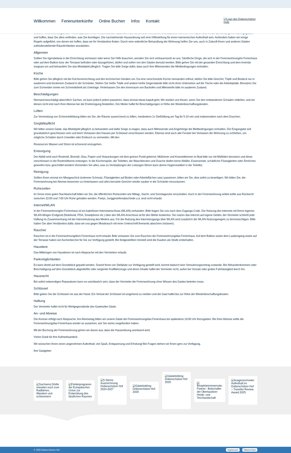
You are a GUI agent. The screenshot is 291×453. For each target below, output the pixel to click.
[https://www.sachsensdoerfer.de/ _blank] (48, 390)
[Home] (240, 21)
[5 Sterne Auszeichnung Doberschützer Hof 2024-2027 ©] (112, 390)
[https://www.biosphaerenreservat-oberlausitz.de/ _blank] (209, 390)
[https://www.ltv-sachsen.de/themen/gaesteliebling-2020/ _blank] (144, 390)
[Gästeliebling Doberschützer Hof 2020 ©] (176, 390)
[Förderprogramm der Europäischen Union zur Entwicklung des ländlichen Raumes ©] (80, 390)
